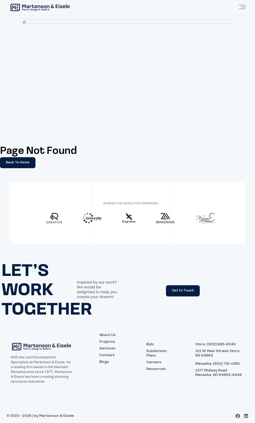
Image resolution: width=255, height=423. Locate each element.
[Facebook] (237, 415)
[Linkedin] (246, 415)
